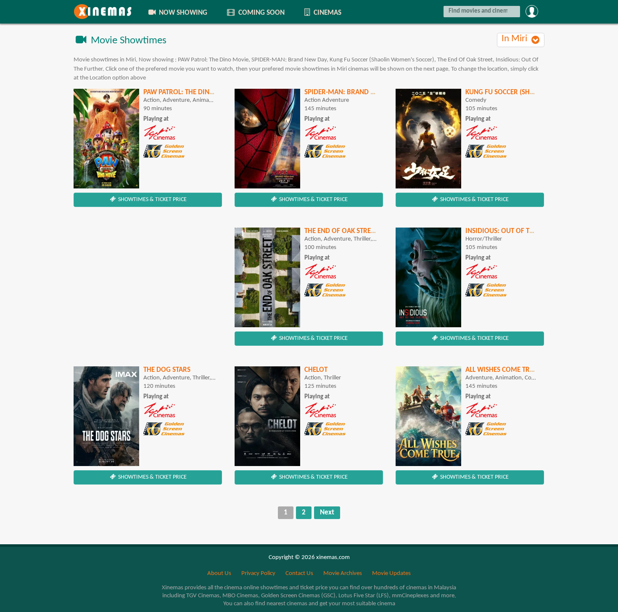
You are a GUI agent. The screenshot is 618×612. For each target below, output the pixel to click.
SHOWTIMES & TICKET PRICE (152, 199)
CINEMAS (326, 12)
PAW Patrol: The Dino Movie (190, 92)
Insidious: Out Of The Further (516, 231)
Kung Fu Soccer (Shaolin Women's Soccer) (536, 92)
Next (327, 512)
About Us (219, 573)
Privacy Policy (258, 573)
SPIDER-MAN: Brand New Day (351, 92)
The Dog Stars (166, 370)
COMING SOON (261, 12)
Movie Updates (391, 573)
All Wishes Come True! (502, 370)
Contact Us (299, 573)
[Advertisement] (148, 286)
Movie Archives (342, 573)
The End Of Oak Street (341, 231)
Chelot (315, 370)
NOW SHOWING (182, 12)
